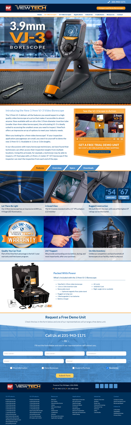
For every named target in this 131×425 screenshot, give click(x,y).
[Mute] (114, 139)
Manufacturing (98, 407)
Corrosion (75, 407)
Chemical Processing (99, 405)
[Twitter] (102, 386)
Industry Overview (99, 399)
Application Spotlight (56, 418)
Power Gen (97, 403)
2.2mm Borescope (10, 409)
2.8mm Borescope (10, 407)
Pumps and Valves (77, 405)
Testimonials (54, 410)
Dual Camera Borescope (12, 416)
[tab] (40, 168)
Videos (53, 405)
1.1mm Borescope (10, 412)
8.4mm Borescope (10, 401)
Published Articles (118, 413)
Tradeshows (54, 412)
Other (95, 410)
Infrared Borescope (11, 423)
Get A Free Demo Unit (119, 401)
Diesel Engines (76, 409)
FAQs (52, 409)
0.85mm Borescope (11, 414)
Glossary (53, 414)
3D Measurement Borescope (13, 420)
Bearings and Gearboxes (78, 412)
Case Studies (97, 412)
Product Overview (10, 399)
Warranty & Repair (56, 407)
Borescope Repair (118, 403)
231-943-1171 (118, 2)
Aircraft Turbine (76, 401)
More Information (20, 368)
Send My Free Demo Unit (99, 152)
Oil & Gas (96, 409)
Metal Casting (76, 414)
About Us (53, 399)
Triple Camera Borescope (12, 418)
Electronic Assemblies (78, 410)
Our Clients (54, 401)
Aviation (96, 401)
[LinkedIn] (115, 386)
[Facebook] (97, 386)
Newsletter (114, 368)
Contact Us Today (118, 399)
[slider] (97, 139)
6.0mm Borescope (10, 403)
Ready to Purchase (82, 368)
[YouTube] (106, 386)
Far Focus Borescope (35, 416)
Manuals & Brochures (57, 403)
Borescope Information (57, 416)
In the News (117, 409)
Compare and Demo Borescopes (111, 8)
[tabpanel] (65, 216)
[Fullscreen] (122, 139)
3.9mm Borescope (10, 405)
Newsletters (117, 411)
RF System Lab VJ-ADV (36, 418)
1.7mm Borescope (10, 410)
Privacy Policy (117, 415)
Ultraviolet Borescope (11, 421)
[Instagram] (111, 386)
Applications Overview (78, 399)
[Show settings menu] (118, 139)
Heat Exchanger (76, 403)
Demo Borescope (51, 368)
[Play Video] (77, 139)
